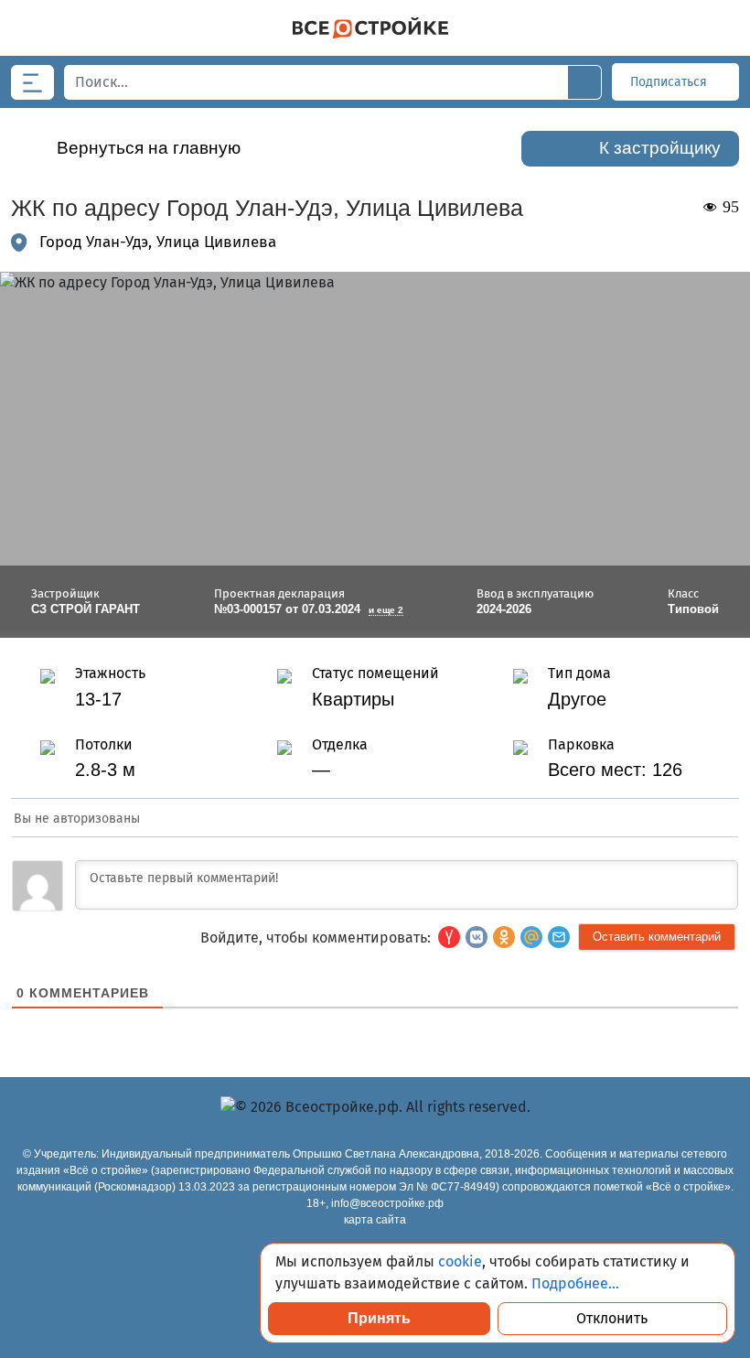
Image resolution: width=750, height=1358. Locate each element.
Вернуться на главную (149, 147)
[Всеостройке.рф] (370, 27)
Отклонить (612, 1318)
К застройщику (660, 147)
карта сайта (375, 1219)
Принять (379, 1318)
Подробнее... (575, 1283)
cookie (460, 1261)
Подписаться (670, 82)
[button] (559, 937)
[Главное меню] (32, 82)
